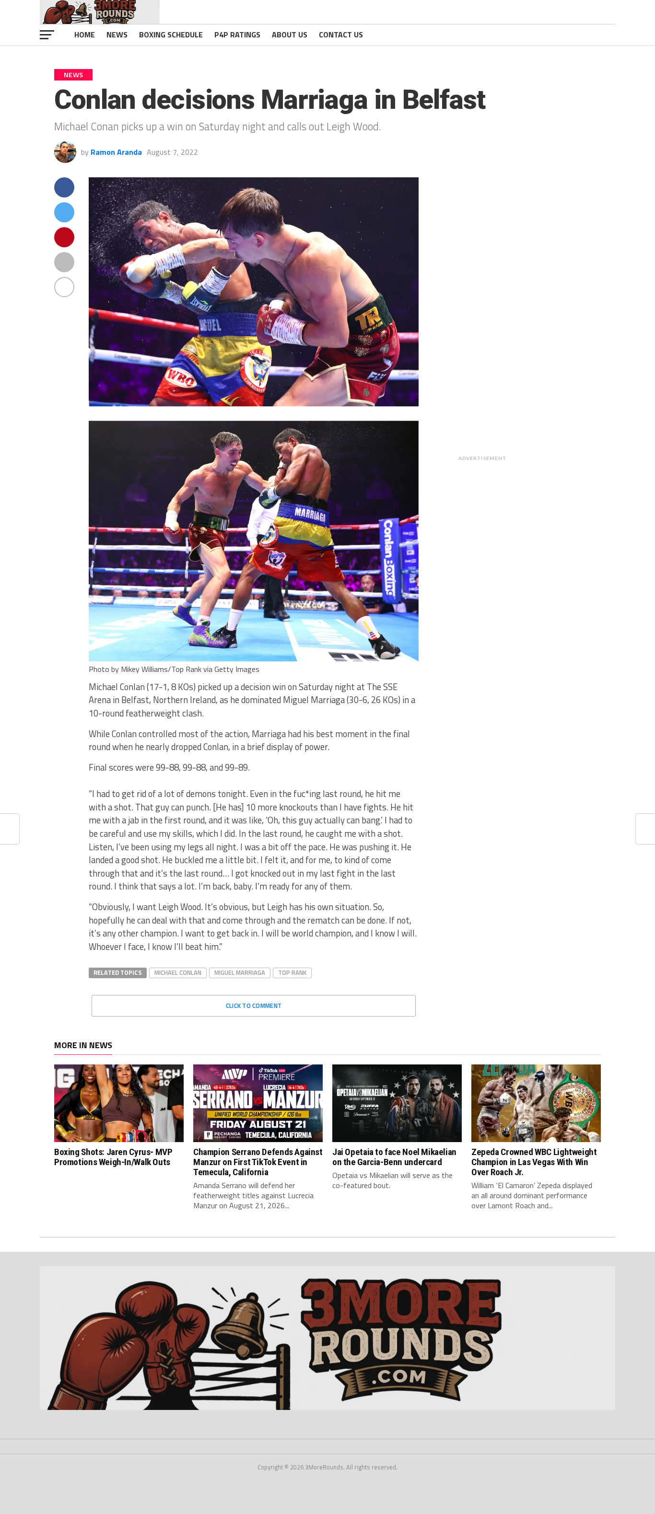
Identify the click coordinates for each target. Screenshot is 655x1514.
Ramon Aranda (116, 152)
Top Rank (292, 972)
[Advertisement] (546, 321)
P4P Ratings (237, 34)
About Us (289, 34)
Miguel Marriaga (239, 972)
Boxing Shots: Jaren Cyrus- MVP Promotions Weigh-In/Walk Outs (113, 1156)
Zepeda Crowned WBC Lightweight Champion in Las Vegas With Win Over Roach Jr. (534, 1162)
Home (84, 34)
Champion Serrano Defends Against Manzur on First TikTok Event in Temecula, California (258, 1162)
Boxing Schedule (171, 34)
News (117, 34)
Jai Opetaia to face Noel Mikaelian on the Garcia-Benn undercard (394, 1156)
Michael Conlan (177, 972)
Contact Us (341, 34)
